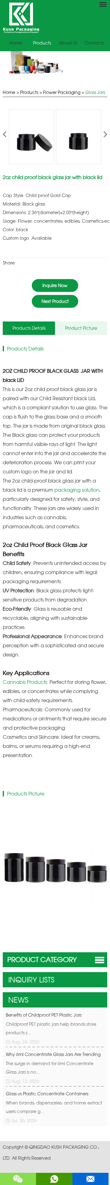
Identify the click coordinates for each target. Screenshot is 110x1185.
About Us (68, 42)
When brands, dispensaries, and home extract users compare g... (54, 1107)
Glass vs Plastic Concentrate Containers (47, 1093)
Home (15, 42)
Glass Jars (95, 92)
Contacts (94, 42)
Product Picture (81, 328)
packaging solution (76, 490)
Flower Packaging (61, 92)
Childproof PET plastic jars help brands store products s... (51, 1028)
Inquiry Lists (31, 979)
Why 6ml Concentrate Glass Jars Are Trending (53, 1054)
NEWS (18, 999)
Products (42, 42)
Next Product (55, 301)
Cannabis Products (25, 682)
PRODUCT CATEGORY (42, 959)
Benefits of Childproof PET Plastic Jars (44, 1015)
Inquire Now (55, 285)
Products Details (29, 328)
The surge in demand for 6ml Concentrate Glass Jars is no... (50, 1068)
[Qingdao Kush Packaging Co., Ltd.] (21, 31)
